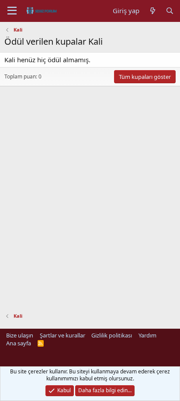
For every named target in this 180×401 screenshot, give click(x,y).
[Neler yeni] (152, 11)
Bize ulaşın (19, 335)
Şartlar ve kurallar (62, 335)
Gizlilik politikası (111, 335)
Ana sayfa (18, 343)
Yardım (147, 335)
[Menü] (12, 11)
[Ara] (169, 11)
